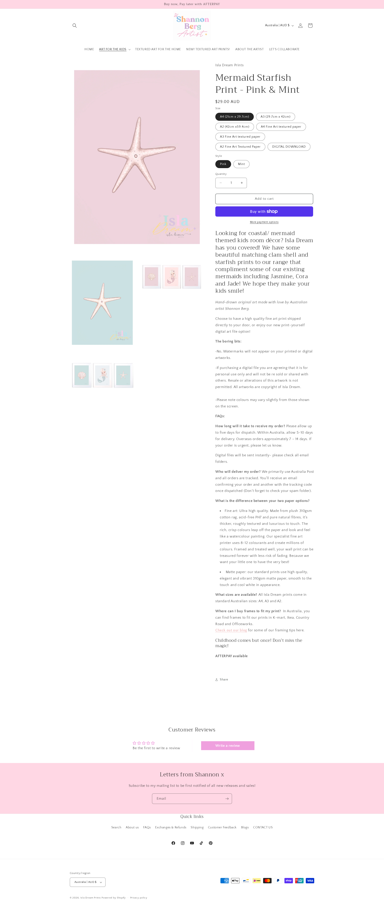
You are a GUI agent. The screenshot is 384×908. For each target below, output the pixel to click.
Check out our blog (231, 630)
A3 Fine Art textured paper (240, 137)
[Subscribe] (227, 798)
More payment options (264, 222)
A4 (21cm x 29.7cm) (234, 117)
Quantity (221, 173)
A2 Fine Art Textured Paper (240, 147)
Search (116, 827)
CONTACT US (263, 827)
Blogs (245, 827)
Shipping (197, 827)
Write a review (227, 746)
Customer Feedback (222, 827)
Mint (241, 164)
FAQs (147, 827)
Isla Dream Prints (90, 897)
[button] (75, 25)
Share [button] (224, 679)
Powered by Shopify (114, 897)
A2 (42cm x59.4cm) (234, 127)
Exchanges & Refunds (170, 827)
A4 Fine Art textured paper (281, 127)
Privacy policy (138, 897)
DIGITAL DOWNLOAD (289, 147)
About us (132, 827)
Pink (223, 164)
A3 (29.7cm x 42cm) (275, 117)
